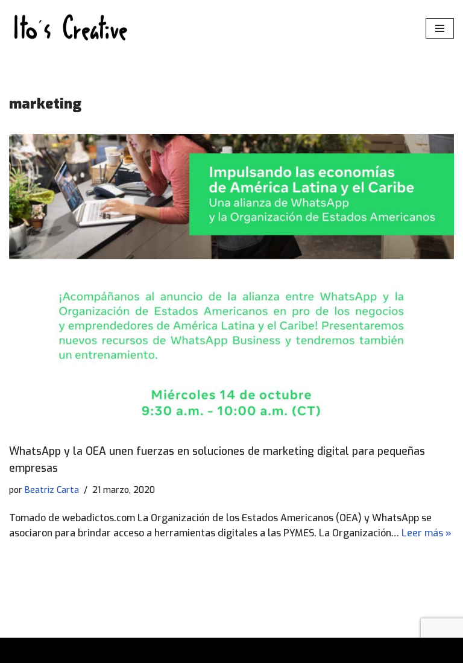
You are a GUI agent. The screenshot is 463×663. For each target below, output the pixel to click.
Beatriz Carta (52, 490)
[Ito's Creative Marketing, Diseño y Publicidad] (69, 28)
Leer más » (427, 533)
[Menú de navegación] (440, 28)
